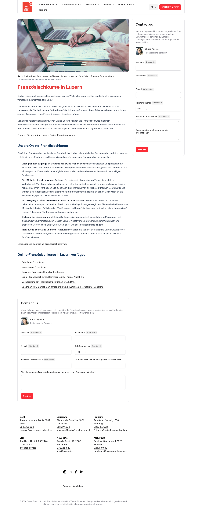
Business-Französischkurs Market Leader (43, 272)
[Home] (18, 76)
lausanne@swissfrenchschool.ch (73, 430)
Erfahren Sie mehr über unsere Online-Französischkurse (46, 135)
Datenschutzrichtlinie (73, 486)
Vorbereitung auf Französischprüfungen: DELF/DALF (49, 282)
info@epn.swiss (28, 447)
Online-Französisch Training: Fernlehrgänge (92, 76)
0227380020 (27, 426)
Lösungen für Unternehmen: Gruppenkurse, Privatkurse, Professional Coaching (62, 286)
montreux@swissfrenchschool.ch (111, 451)
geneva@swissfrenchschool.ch (36, 430)
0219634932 (100, 447)
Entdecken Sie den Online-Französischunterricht (42, 244)
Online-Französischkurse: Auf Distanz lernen (45, 76)
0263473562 (101, 426)
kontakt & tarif (170, 7)
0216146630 (63, 426)
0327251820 (26, 444)
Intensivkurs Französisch (34, 267)
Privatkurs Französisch (33, 262)
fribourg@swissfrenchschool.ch (110, 430)
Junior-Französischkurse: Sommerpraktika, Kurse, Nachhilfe (53, 277)
